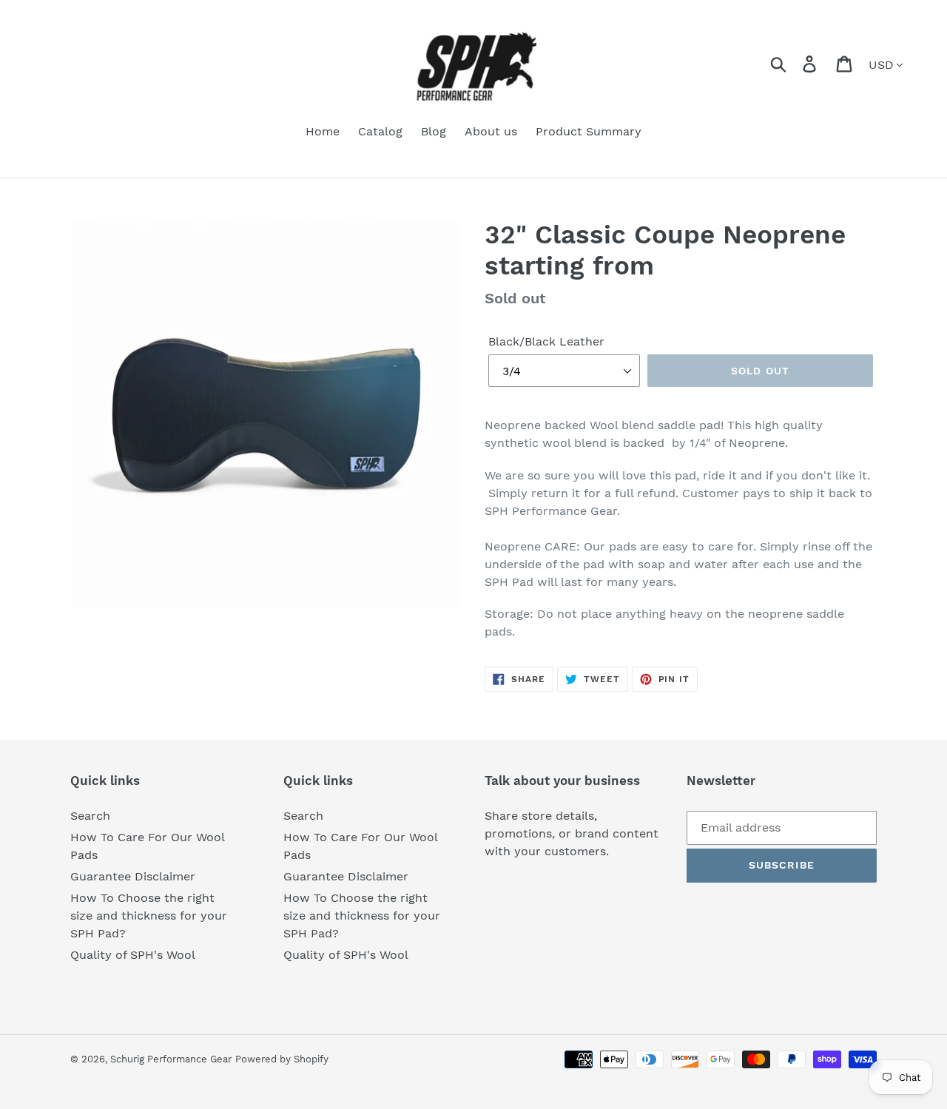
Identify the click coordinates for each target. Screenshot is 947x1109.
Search (90, 816)
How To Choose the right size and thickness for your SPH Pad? (148, 915)
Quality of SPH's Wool (132, 955)
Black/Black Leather (546, 341)
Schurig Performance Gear (171, 1059)
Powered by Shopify (281, 1059)
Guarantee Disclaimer (132, 876)
